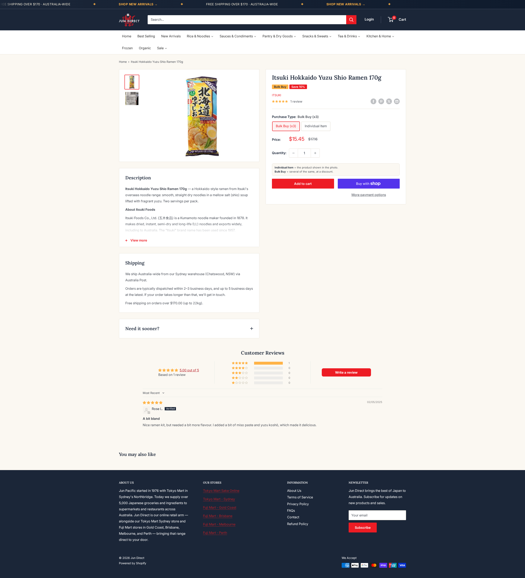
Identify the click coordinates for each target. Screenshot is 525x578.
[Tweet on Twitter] (389, 101)
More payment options (369, 195)
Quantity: (279, 153)
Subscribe (363, 527)
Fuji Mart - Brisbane (217, 516)
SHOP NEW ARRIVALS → (138, 4)
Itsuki (276, 95)
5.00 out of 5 (189, 370)
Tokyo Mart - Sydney (219, 499)
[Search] (351, 19)
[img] (152, 403)
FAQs (291, 510)
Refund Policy (297, 524)
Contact (293, 517)
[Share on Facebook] (373, 101)
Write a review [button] (346, 372)
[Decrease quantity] (293, 153)
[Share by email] (397, 101)
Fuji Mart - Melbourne (219, 524)
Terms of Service (300, 497)
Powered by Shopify (132, 563)
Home (123, 61)
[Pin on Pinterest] (381, 101)
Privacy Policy (298, 504)
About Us (294, 491)
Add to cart (303, 184)
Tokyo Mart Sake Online (221, 491)
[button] (240, 363)
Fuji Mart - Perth (215, 533)
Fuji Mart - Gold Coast (219, 507)
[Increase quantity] (315, 153)
